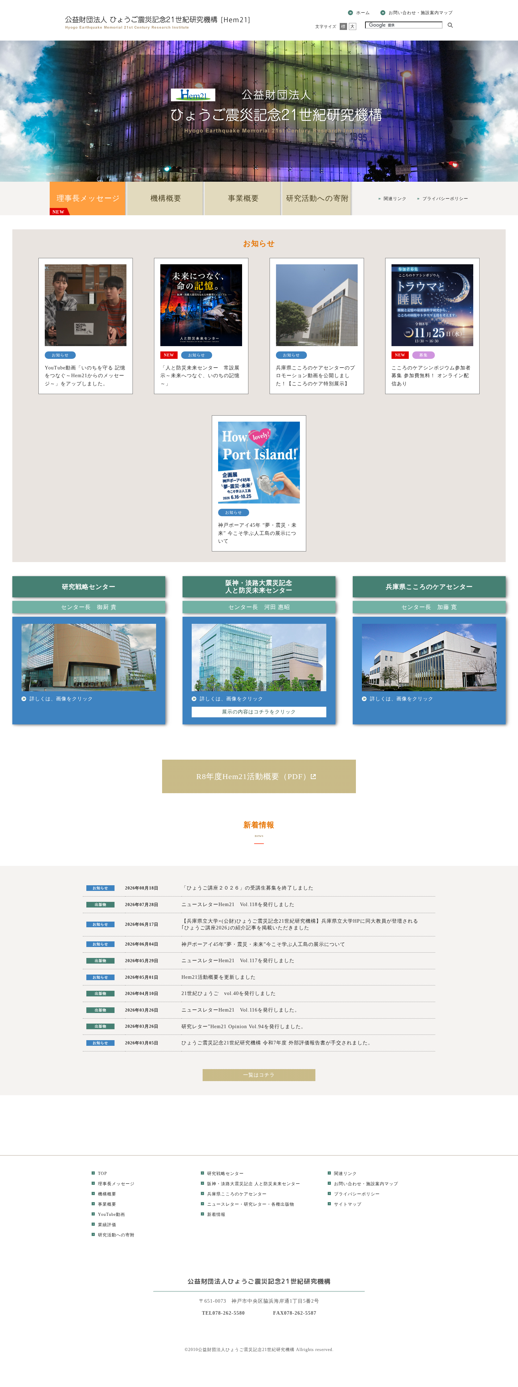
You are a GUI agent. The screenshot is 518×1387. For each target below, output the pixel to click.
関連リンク (395, 199)
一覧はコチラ (259, 1075)
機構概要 (165, 198)
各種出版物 (282, 1204)
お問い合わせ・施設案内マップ (421, 12)
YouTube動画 (111, 1214)
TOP (102, 1173)
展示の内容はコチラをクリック (259, 711)
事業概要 (243, 198)
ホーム (363, 12)
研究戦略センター (225, 1173)
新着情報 (216, 1214)
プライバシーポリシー (445, 199)
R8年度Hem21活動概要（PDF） (253, 776)
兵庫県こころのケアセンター (237, 1194)
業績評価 (107, 1224)
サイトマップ (348, 1204)
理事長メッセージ (86, 204)
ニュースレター (223, 1204)
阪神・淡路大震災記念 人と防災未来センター (253, 1183)
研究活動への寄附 (317, 198)
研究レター (255, 1204)
